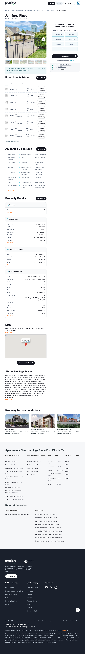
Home (7, 10)
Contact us (11, 576)
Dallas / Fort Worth (17, 10)
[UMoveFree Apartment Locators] (10, 561)
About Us (30, 591)
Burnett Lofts (9, 429)
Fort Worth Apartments (32, 10)
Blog (6, 598)
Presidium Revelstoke (38, 429)
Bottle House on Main (64, 429)
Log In (59, 3)
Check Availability (41, 89)
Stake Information (61, 630)
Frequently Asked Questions (14, 591)
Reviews (29, 598)
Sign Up (51, 3)
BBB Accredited (32, 611)
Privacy (29, 604)
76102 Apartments (48, 10)
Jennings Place (16, 15)
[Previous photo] (8, 39)
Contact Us (8, 604)
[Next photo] (43, 39)
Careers (29, 594)
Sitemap (29, 607)
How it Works (9, 588)
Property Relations (11, 601)
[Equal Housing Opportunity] (29, 561)
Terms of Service (32, 601)
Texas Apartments (32, 588)
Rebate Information (11, 594)
